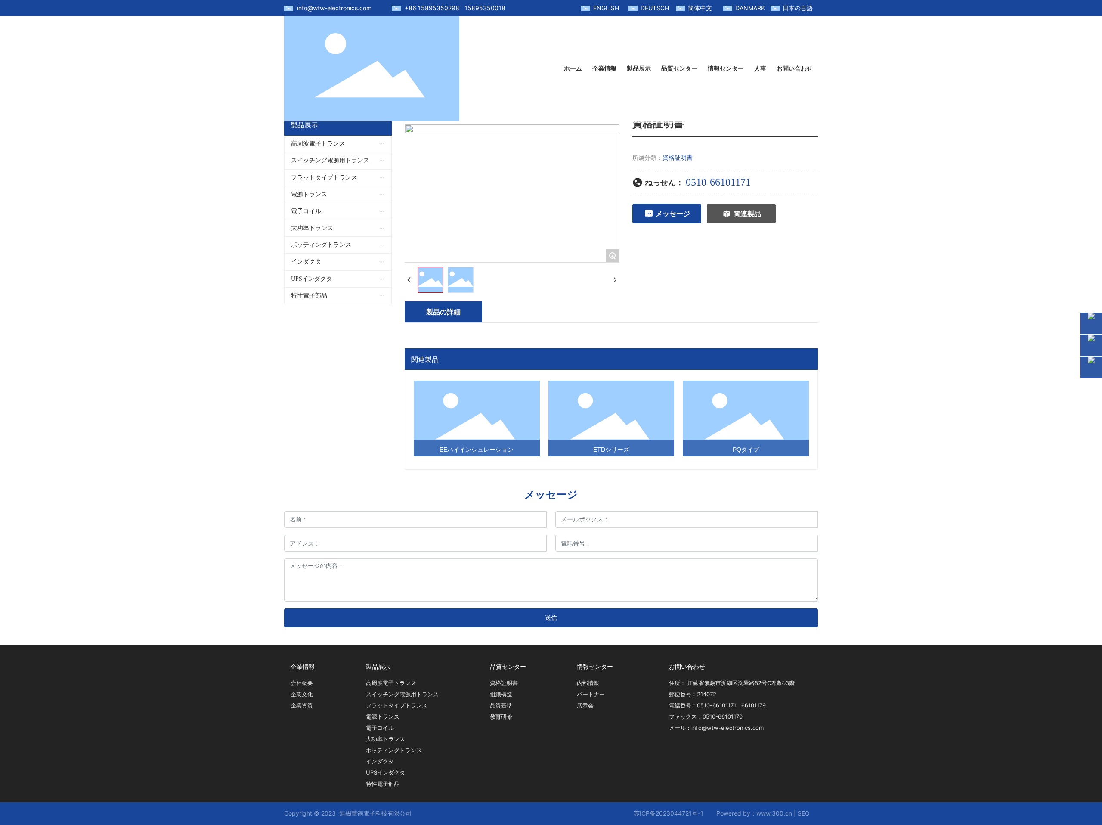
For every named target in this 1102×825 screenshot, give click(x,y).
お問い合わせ (687, 666)
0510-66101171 (718, 182)
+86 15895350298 (432, 8)
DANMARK (750, 8)
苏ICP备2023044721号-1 (668, 813)
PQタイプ (746, 449)
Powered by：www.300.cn (754, 813)
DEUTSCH (655, 8)
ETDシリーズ (611, 449)
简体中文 (700, 8)
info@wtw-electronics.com (334, 8)
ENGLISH (606, 8)
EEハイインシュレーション (477, 449)
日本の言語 (798, 8)
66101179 (753, 705)
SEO (804, 813)
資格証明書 (677, 157)
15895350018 (484, 8)
